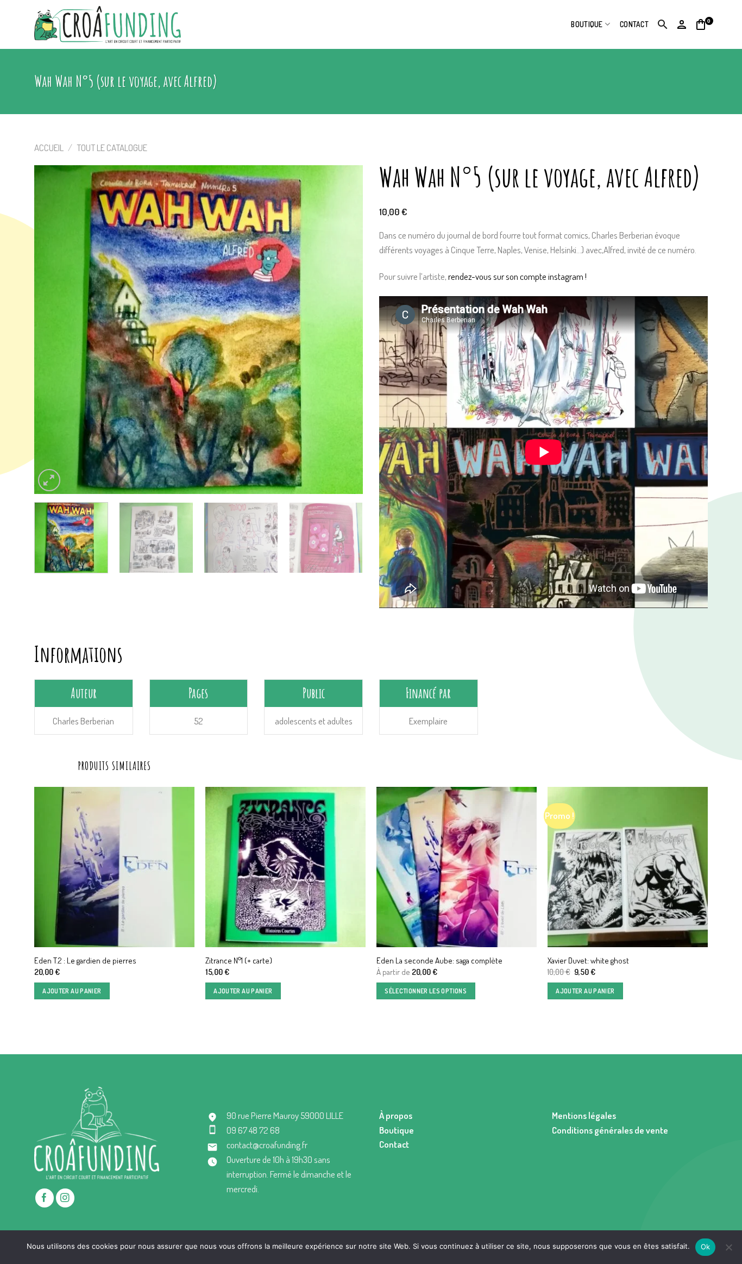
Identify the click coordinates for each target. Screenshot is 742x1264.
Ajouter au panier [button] (71, 991)
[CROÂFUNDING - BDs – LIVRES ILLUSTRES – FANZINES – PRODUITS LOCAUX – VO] (107, 24)
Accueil (49, 147)
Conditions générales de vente (610, 1130)
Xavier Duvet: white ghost (588, 960)
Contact (634, 24)
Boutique (586, 24)
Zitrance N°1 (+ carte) (238, 960)
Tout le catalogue (112, 147)
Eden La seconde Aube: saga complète (439, 960)
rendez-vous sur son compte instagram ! (517, 276)
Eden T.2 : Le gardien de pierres (85, 960)
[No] (728, 1250)
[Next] (343, 329)
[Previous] (54, 329)
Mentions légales (584, 1115)
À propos (395, 1115)
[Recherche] (663, 24)
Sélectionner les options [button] (426, 991)
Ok (705, 1246)
